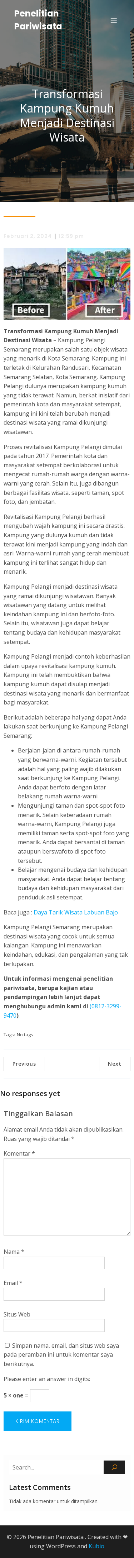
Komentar (19, 1153)
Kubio (96, 1546)
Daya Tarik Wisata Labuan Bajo (76, 912)
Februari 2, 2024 (28, 236)
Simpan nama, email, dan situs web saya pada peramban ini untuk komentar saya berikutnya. (61, 1355)
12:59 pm (71, 236)
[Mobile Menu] (114, 20)
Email (13, 1283)
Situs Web (17, 1314)
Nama (14, 1252)
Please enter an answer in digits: (47, 1379)
